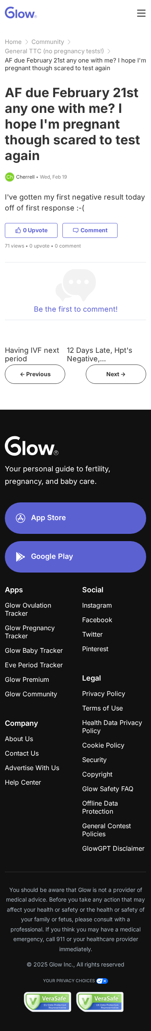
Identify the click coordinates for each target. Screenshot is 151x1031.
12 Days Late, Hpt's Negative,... (99, 354)
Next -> (116, 374)
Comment (94, 230)
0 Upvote (35, 230)
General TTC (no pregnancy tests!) (54, 51)
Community (47, 42)
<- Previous (35, 374)
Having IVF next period (32, 354)
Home (13, 42)
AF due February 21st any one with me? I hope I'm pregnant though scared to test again (75, 64)
